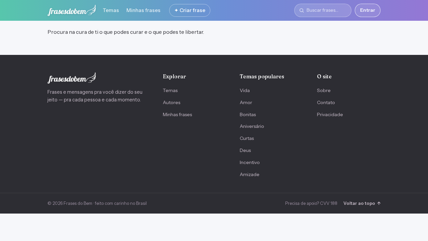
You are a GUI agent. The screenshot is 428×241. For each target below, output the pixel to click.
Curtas (247, 138)
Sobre (324, 90)
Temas (111, 10)
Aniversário (252, 126)
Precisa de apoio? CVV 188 (311, 203)
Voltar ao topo (362, 203)
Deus (245, 150)
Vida (245, 90)
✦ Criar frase (189, 10)
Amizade (249, 174)
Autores (171, 102)
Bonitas (248, 114)
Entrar (367, 10)
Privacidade (330, 114)
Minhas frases (143, 10)
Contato (326, 102)
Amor (246, 102)
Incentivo (250, 162)
